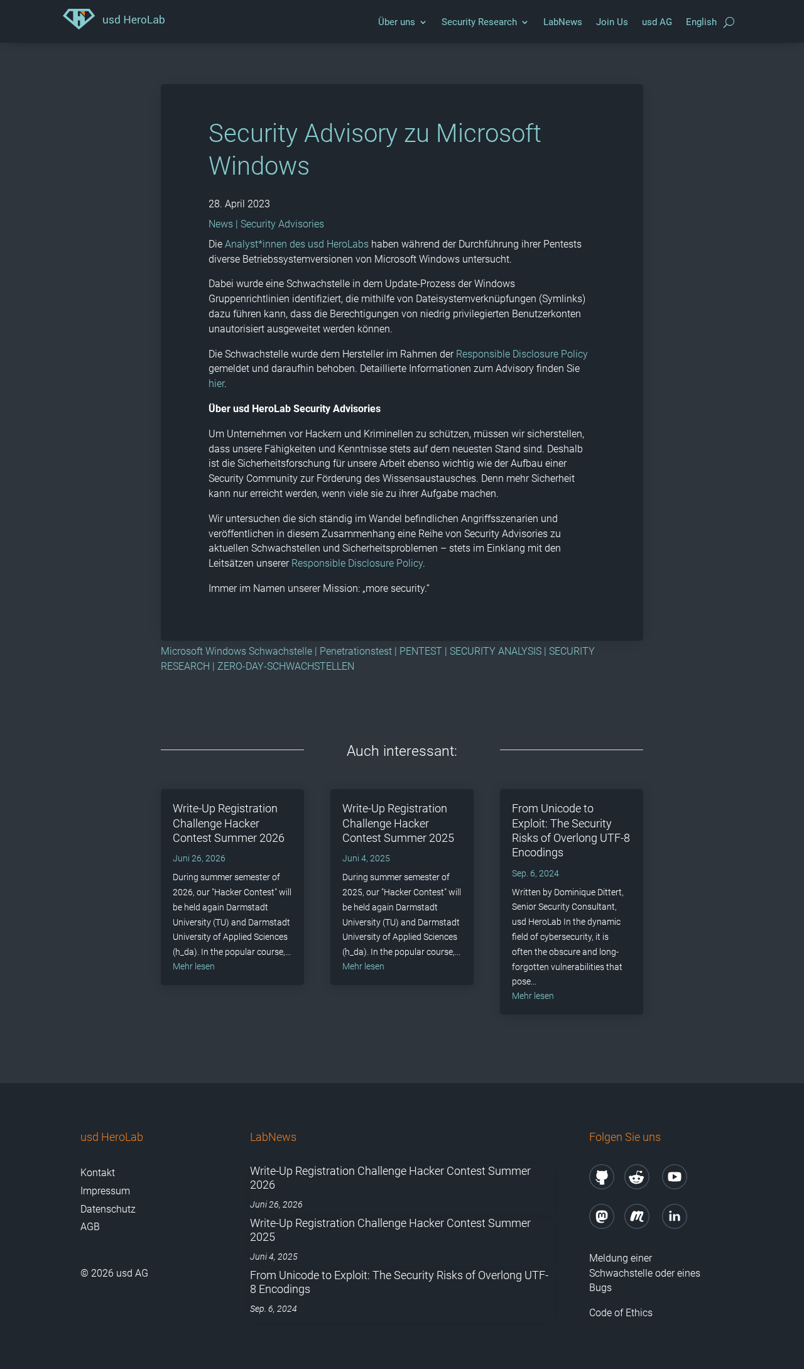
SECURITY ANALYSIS (495, 651)
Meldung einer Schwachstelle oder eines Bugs (644, 1273)
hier (216, 384)
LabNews (562, 22)
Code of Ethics (622, 1313)
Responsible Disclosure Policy (522, 354)
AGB (90, 1227)
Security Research (479, 22)
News (221, 224)
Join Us (612, 22)
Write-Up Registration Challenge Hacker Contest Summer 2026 (229, 823)
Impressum (105, 1191)
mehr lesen (194, 966)
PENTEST (420, 651)
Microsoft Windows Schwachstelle (236, 651)
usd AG (657, 22)
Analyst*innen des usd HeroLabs (298, 244)
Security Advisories (282, 224)
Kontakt (97, 1173)
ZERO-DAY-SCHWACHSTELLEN (285, 666)
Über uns (396, 22)
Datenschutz (108, 1209)
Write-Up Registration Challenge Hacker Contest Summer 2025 (398, 823)
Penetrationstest (356, 651)
